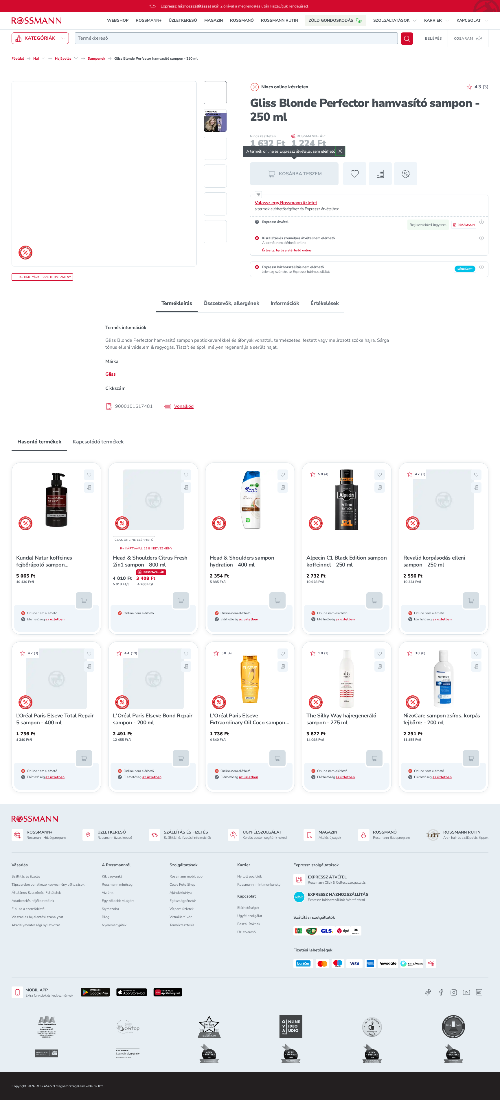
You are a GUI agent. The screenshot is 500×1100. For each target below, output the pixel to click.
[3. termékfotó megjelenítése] (215, 148)
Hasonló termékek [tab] (39, 441)
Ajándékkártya (181, 892)
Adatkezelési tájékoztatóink (33, 900)
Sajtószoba (110, 909)
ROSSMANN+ (148, 20)
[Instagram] (453, 992)
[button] (395, 20)
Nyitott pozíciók (249, 876)
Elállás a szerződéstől (29, 909)
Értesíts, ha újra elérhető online (287, 250)
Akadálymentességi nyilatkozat (36, 925)
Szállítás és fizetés (26, 876)
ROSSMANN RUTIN (279, 20)
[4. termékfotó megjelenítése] (215, 176)
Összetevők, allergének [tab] (231, 303)
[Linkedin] (479, 992)
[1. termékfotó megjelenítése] (215, 92)
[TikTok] (428, 992)
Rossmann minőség (117, 884)
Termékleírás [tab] (176, 303)
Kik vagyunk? (112, 876)
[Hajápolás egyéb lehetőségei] (76, 58)
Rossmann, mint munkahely (258, 884)
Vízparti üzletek (182, 909)
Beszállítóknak (248, 924)
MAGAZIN (213, 20)
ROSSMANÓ (242, 20)
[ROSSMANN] (35, 819)
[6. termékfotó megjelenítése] (215, 231)
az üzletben (55, 619)
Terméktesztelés (182, 925)
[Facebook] (441, 992)
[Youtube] (466, 992)
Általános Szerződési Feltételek (36, 892)
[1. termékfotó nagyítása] (104, 173)
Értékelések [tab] (324, 303)
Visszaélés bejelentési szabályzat (37, 917)
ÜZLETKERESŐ (183, 20)
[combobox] (236, 38)
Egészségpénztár (183, 900)
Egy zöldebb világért (118, 900)
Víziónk (107, 892)
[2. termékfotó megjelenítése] (215, 120)
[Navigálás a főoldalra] (36, 20)
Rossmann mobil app (186, 876)
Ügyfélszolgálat (249, 915)
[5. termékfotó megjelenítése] (215, 203)
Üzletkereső (246, 932)
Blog (105, 917)
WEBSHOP (117, 20)
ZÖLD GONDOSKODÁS (331, 20)
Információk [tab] (285, 303)
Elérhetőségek (248, 907)
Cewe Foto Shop (182, 884)
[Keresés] (407, 38)
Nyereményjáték (114, 925)
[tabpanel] (250, 367)
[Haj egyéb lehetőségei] (43, 58)
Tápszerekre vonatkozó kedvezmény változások (48, 884)
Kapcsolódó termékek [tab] (98, 441)
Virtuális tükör (181, 917)
